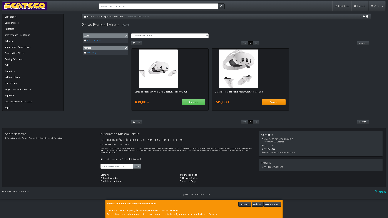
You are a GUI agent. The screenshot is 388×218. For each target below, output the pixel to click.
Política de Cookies (207, 214)
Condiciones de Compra (112, 181)
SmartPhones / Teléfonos (17, 34)
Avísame (274, 102)
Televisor (9, 41)
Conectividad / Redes (15, 53)
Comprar (193, 102)
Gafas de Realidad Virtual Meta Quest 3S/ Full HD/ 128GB (161, 91)
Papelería (9, 95)
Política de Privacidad (107, 153)
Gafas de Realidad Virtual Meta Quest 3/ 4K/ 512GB (239, 91)
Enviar (137, 166)
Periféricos (10, 71)
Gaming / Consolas (14, 59)
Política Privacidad (109, 178)
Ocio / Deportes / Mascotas (18, 101)
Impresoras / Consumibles (17, 47)
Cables (8, 65)
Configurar (244, 204)
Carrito (378, 6)
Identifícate (343, 6)
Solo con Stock (94, 40)
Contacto (361, 6)
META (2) (91, 52)
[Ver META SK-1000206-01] (169, 69)
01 (250, 43)
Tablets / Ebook (12, 77)
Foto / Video (11, 83)
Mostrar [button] (362, 43)
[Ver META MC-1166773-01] (250, 69)
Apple (7, 107)
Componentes (12, 22)
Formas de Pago (188, 181)
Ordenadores (11, 16)
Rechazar (257, 204)
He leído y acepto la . (122, 159)
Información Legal (188, 174)
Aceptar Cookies (272, 204)
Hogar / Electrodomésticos (18, 89)
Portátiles (9, 28)
